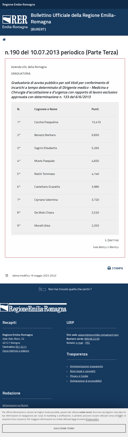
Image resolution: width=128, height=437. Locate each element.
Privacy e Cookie (79, 376)
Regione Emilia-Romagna (18, 4)
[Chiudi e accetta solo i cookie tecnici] (120, 416)
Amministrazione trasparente (86, 366)
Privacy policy (92, 419)
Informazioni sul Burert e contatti (15, 407)
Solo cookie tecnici (64, 428)
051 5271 (21, 347)
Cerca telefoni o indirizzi (15, 351)
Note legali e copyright (83, 371)
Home (4, 39)
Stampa (117, 268)
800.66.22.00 (92, 339)
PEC (87, 343)
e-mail (79, 343)
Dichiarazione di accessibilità (86, 381)
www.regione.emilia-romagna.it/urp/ (98, 335)
